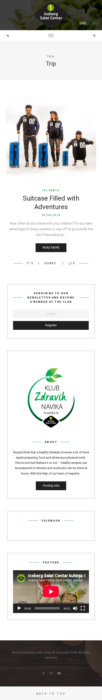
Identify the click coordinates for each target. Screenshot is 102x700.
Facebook (43, 673)
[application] (51, 591)
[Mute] (75, 608)
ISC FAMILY (51, 190)
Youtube (58, 673)
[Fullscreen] (82, 608)
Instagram (51, 673)
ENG (95, 23)
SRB (82, 23)
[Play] (19, 608)
